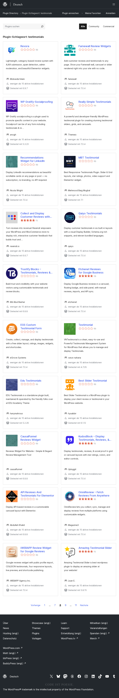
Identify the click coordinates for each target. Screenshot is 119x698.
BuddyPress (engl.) (14, 663)
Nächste (84, 605)
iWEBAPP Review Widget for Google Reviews (35, 549)
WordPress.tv (69, 638)
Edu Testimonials (30, 380)
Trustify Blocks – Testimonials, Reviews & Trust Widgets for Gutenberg (35, 271)
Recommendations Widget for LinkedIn (32, 159)
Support (65, 628)
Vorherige (35, 605)
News (6, 628)
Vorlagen (36, 638)
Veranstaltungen (98, 628)
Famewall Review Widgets (95, 46)
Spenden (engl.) (100, 633)
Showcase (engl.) (41, 623)
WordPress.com (13, 648)
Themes (36, 628)
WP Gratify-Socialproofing (36, 101)
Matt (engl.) (10, 653)
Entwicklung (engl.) (71, 633)
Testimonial (86, 324)
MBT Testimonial (89, 157)
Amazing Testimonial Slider (95, 547)
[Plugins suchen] (42, 26)
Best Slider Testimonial (93, 380)
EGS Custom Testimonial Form (31, 326)
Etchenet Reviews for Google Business (91, 271)
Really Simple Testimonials (95, 101)
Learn (64, 623)
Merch (95, 638)
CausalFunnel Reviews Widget (30, 438)
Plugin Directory (10, 13)
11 (76, 605)
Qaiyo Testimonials (90, 213)
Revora (24, 46)
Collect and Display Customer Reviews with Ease (35, 215)
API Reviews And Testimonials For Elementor (37, 494)
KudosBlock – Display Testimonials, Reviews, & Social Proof (94, 438)
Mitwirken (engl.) (99, 623)
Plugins (35, 633)
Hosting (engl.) (11, 633)
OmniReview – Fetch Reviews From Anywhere (94, 494)
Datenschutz (10, 638)
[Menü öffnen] (114, 4)
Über (5, 623)
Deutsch (14, 676)
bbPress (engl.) (12, 658)
